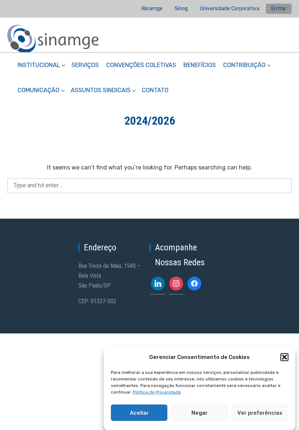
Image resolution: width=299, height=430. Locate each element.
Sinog (181, 8)
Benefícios (199, 65)
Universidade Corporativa (229, 8)
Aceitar (139, 413)
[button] (284, 357)
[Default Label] (158, 283)
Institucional (39, 65)
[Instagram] (176, 283)
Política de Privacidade (157, 392)
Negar (199, 413)
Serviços (85, 65)
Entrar (278, 8)
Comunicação (38, 90)
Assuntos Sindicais (101, 90)
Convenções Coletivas (141, 65)
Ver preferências (259, 413)
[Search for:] (149, 185)
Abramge (152, 8)
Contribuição (244, 65)
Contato (155, 90)
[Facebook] (194, 283)
